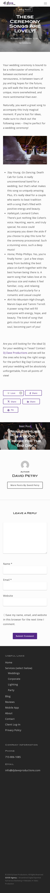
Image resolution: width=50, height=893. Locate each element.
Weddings (14, 673)
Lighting (13, 684)
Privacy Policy (13, 730)
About (8, 713)
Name (7, 563)
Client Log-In (12, 724)
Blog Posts (25, 9)
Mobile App (12, 707)
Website (8, 595)
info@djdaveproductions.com (22, 770)
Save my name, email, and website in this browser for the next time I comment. (25, 619)
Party (11, 690)
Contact (10, 718)
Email (7, 579)
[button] (45, 3)
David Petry (18, 38)
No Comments (25, 43)
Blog (8, 696)
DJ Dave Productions (15, 352)
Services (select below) (18, 668)
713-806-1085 (13, 757)
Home (8, 662)
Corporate (14, 678)
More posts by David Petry (25, 485)
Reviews (10, 702)
